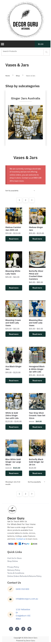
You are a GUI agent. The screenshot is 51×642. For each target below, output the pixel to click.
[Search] (46, 52)
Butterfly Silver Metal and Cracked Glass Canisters (36, 275)
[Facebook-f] (17, 629)
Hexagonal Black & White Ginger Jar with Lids (36, 369)
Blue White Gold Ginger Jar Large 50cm (13, 462)
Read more (13, 239)
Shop (18, 76)
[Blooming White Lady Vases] (13, 259)
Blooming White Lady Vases (12, 272)
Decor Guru (15, 518)
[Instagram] (11, 629)
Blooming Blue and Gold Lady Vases (35, 323)
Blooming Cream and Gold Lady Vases (13, 323)
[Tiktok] (23, 629)
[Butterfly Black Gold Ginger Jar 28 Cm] (37, 448)
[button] (2, 44)
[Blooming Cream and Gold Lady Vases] (13, 308)
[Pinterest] (29, 629)
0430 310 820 (22, 589)
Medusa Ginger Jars (36, 228)
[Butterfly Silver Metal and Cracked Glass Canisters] (37, 259)
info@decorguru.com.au (27, 598)
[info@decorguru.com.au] (10, 599)
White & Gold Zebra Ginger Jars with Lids (11, 415)
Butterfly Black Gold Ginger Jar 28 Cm (36, 462)
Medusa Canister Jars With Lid (13, 228)
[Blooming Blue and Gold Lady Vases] (37, 308)
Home (7, 76)
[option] (25, 118)
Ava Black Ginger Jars (13, 367)
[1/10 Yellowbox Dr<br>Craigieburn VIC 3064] (10, 614)
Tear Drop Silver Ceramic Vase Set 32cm (37, 415)
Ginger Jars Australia (25, 98)
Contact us (20, 539)
